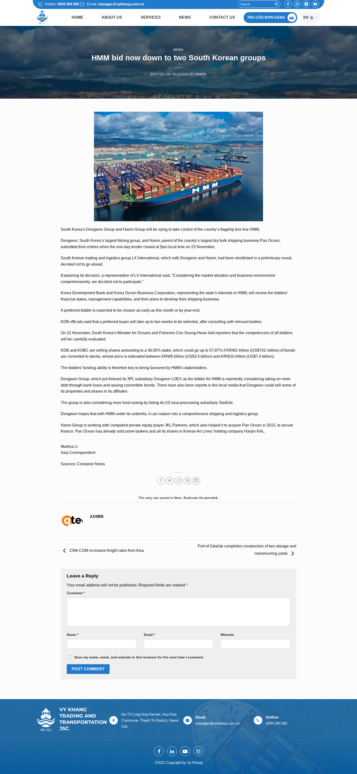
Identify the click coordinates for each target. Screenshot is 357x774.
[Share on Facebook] (161, 481)
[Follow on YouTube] (315, 4)
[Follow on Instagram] (297, 4)
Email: (115, 4)
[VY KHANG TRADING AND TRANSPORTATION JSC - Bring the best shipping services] (48, 17)
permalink (211, 498)
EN (306, 17)
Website (227, 635)
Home (77, 17)
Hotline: (61, 4)
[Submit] (276, 4)
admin (201, 74)
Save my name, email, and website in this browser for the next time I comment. (139, 657)
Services (151, 17)
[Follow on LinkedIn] (306, 4)
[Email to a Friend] (179, 481)
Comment (76, 593)
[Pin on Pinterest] (187, 481)
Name (72, 635)
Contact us (222, 17)
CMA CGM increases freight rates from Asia (106, 550)
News (185, 17)
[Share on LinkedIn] (196, 481)
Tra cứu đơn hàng (266, 17)
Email (149, 635)
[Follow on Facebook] (288, 4)
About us (112, 17)
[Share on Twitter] (170, 481)
